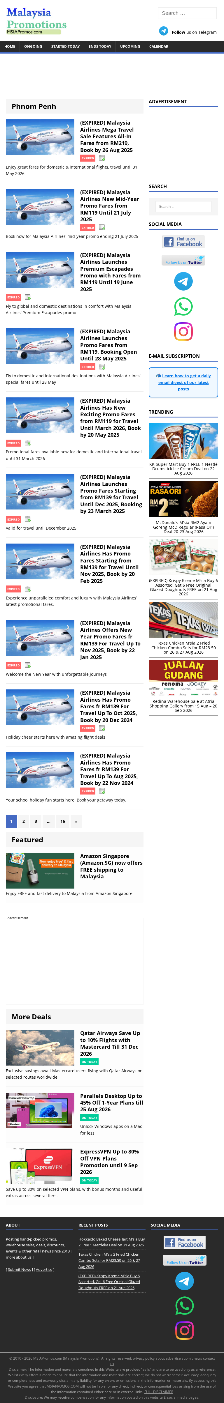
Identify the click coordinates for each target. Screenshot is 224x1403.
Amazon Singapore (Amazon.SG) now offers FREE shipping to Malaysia (111, 866)
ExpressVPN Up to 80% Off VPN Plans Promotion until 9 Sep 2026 (109, 1161)
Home (9, 46)
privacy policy (144, 1358)
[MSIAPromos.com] (112, 20)
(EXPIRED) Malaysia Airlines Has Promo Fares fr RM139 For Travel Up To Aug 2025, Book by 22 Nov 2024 (109, 769)
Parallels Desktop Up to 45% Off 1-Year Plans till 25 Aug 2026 (111, 1102)
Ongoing (33, 46)
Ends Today (100, 46)
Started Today (65, 46)
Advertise (44, 1269)
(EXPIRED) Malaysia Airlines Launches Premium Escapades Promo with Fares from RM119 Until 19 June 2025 (110, 272)
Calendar (158, 46)
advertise (173, 1358)
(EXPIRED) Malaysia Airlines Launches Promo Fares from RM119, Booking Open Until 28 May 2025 (108, 345)
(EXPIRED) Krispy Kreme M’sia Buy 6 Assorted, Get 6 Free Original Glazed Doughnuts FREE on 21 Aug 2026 (109, 1282)
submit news (192, 1358)
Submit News (19, 1269)
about (160, 1358)
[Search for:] (187, 13)
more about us (19, 1257)
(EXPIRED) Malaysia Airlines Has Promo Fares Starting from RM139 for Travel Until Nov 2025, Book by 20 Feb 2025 (109, 563)
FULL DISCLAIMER (158, 1391)
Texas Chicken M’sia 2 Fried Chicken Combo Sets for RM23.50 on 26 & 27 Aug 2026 (109, 1260)
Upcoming (130, 46)
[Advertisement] (112, 73)
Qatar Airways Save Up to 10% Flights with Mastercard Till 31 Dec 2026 (110, 1043)
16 (62, 821)
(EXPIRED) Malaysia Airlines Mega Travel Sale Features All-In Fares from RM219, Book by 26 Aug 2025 (107, 136)
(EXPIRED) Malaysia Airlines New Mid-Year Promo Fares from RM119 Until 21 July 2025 (109, 206)
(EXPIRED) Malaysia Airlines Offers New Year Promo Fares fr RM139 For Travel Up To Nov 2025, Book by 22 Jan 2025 (110, 640)
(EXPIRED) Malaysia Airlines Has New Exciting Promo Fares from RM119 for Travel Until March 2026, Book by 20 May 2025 (110, 417)
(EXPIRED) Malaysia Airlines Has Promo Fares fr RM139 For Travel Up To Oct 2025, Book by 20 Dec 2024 (108, 706)
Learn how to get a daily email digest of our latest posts (184, 382)
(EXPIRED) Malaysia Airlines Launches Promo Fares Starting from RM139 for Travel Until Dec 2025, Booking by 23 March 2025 (111, 493)
